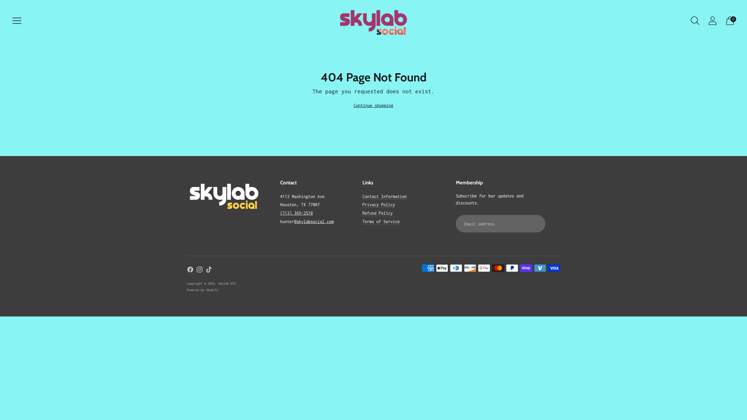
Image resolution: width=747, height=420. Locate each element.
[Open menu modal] (17, 21)
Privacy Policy (378, 204)
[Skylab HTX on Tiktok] (208, 270)
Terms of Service (381, 221)
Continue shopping (373, 105)
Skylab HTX (227, 283)
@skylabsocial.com (314, 221)
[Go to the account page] (712, 21)
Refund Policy (377, 213)
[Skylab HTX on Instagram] (199, 270)
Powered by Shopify (202, 290)
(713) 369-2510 (296, 213)
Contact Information (384, 196)
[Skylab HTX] (373, 21)
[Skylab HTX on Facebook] (190, 270)
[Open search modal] (695, 21)
